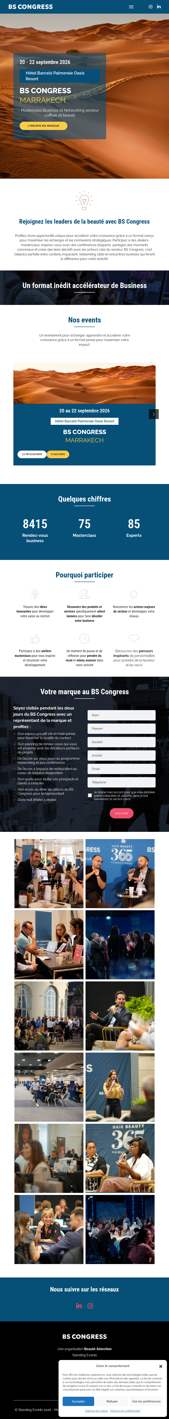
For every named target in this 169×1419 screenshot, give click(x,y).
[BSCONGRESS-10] (120, 1158)
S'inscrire (58, 454)
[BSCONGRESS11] (120, 1229)
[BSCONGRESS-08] (120, 1087)
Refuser (112, 1401)
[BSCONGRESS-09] (48, 1158)
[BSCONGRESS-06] (120, 1016)
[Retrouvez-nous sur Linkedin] (158, 6)
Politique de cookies (96, 1411)
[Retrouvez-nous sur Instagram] (151, 6)
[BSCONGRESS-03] (48, 944)
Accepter (78, 1401)
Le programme (32, 454)
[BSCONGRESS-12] (48, 1229)
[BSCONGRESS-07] (48, 1087)
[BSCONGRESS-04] (120, 944)
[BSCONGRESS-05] (48, 1016)
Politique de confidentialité (125, 1411)
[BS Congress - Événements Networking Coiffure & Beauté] (48, 873)
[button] (161, 1366)
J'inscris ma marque (43, 125)
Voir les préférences (146, 1401)
